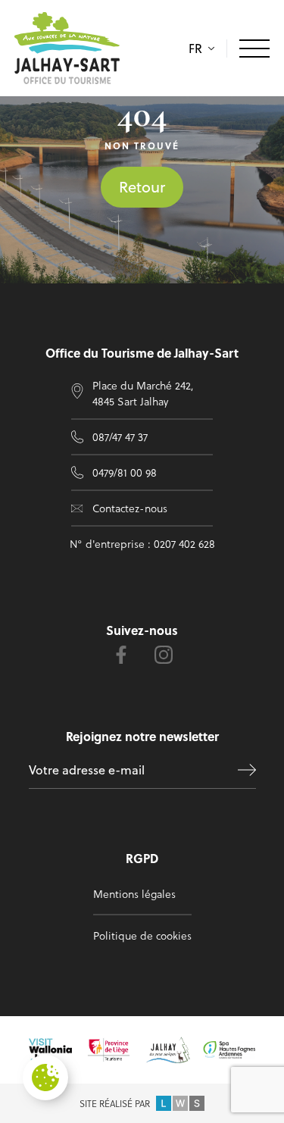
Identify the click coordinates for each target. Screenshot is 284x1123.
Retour (142, 187)
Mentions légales (134, 894)
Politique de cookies (142, 935)
